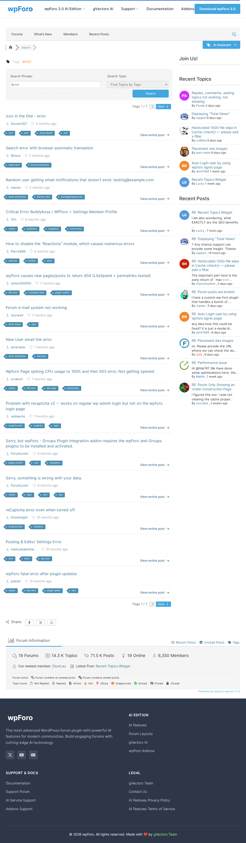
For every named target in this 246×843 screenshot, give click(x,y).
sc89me (201, 140)
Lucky (200, 183)
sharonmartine (205, 283)
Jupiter (200, 305)
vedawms (18, 416)
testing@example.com (71, 196)
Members (70, 34)
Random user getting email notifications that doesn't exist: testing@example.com (80, 179)
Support (128, 8)
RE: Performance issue (209, 363)
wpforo (12, 228)
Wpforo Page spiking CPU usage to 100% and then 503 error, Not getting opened (80, 371)
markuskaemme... (24, 549)
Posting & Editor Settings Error (34, 541)
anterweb (18, 347)
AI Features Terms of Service (152, 809)
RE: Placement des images (212, 340)
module (32, 260)
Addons (187, 8)
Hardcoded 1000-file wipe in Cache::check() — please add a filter (215, 132)
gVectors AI (103, 8)
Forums (17, 34)
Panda (200, 105)
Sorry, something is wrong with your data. (44, 478)
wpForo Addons (142, 751)
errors (49, 260)
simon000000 (21, 283)
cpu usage (51, 388)
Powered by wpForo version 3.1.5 (219, 691)
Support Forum (18, 791)
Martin (200, 376)
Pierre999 (18, 251)
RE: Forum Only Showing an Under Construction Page (213, 387)
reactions (13, 260)
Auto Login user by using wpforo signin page (211, 165)
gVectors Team (141, 783)
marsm (16, 187)
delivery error (43, 196)
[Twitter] (10, 755)
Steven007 (19, 124)
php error (45, 558)
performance (73, 388)
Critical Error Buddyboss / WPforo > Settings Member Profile (61, 211)
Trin (13, 219)
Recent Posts (99, 34)
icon (11, 133)
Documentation (160, 8)
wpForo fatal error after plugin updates (41, 573)
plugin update (53, 590)
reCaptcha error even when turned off (40, 509)
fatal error (31, 590)
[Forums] (10, 47)
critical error (75, 228)
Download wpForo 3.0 (217, 9)
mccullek (202, 403)
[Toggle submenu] (83, 8)
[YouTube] (21, 755)
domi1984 (202, 171)
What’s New (43, 34)
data (60, 494)
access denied (46, 133)
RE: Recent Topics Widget (212, 212)
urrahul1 (17, 379)
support (201, 118)
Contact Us (138, 791)
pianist (16, 581)
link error (41, 356)
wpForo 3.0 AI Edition (62, 8)
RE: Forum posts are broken (213, 292)
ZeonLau (59, 666)
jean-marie (203, 152)
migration (38, 526)
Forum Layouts (141, 734)
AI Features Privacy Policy (149, 800)
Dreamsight (19, 517)
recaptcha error (15, 425)
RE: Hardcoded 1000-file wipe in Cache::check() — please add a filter (215, 265)
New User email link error (29, 339)
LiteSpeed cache (36, 292)
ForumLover (20, 453)
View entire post (152, 135)
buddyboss (32, 228)
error (26, 133)
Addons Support (19, 809)
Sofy (199, 354)
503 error (31, 388)
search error (14, 164)
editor (27, 558)
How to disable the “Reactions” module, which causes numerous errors (70, 243)
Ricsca (15, 155)
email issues (14, 324)
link (66, 133)
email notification (17, 196)
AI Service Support (21, 800)
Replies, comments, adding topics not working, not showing (213, 97)
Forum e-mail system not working (36, 307)
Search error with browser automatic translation (49, 147)
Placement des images (209, 148)
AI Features (138, 725)
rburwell (17, 315)
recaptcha (38, 425)
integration (53, 228)
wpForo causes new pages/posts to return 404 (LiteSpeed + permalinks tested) (78, 275)
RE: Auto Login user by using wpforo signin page (214, 316)
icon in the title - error (26, 116)
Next (161, 106)
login (56, 425)
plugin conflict (62, 292)
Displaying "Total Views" (211, 114)
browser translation (40, 164)
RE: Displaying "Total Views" (214, 239)
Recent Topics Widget (209, 179)
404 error (13, 292)
